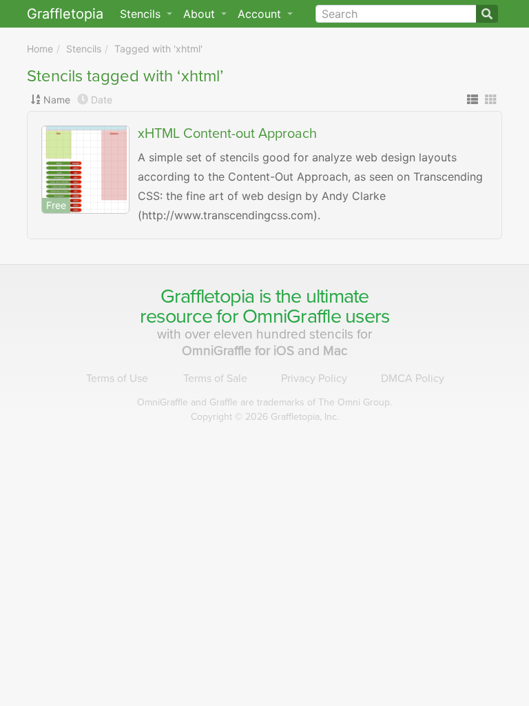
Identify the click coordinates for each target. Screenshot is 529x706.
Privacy (314, 378)
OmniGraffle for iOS (240, 351)
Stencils (83, 48)
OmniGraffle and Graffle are (264, 402)
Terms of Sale (215, 378)
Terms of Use (117, 378)
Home (40, 48)
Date (101, 99)
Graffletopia (65, 14)
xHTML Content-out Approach (227, 133)
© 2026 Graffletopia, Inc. (265, 417)
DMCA (412, 378)
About (200, 14)
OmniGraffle (291, 316)
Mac (335, 351)
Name (56, 99)
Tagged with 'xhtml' (158, 48)
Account (261, 14)
